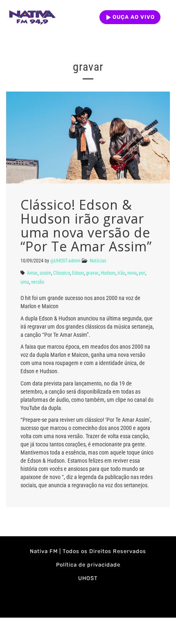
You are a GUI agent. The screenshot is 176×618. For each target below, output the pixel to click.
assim (45, 273)
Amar (32, 273)
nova (132, 273)
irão (121, 273)
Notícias (98, 261)
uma (24, 282)
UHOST (88, 578)
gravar (92, 273)
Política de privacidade (88, 565)
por (142, 273)
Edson (78, 273)
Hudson (108, 273)
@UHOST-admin (65, 261)
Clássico (61, 273)
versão (37, 282)
